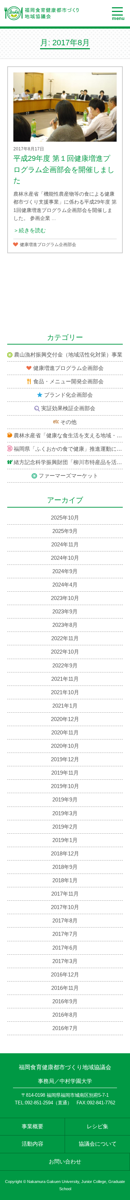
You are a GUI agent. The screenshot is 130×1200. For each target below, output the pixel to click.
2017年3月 (65, 961)
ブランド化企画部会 (68, 395)
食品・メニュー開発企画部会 (68, 381)
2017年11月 (65, 894)
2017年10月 (65, 907)
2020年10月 (65, 746)
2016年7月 (65, 1028)
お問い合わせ (65, 1161)
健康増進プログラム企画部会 (48, 244)
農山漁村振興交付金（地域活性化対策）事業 (68, 355)
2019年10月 (65, 786)
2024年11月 (65, 544)
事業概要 (32, 1126)
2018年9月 (65, 867)
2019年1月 (65, 840)
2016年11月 (65, 988)
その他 (68, 422)
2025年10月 (65, 518)
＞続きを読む (29, 230)
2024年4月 (65, 585)
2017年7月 (65, 934)
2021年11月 (65, 679)
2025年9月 (65, 531)
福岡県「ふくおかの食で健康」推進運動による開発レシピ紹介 (68, 449)
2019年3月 (65, 813)
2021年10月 (65, 692)
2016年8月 (65, 1015)
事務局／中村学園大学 (65, 1081)
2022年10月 (65, 652)
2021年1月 (65, 706)
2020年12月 (65, 719)
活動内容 (32, 1144)
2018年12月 (65, 854)
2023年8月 (65, 625)
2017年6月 (65, 948)
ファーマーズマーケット (68, 476)
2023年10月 (65, 598)
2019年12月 (65, 759)
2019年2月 (65, 827)
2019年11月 (65, 773)
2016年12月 (65, 975)
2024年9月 (65, 571)
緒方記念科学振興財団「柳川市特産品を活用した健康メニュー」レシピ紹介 (68, 462)
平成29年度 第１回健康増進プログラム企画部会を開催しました (63, 169)
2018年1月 (65, 880)
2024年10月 (65, 558)
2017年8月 (65, 921)
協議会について (98, 1144)
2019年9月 (65, 800)
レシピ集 (97, 1126)
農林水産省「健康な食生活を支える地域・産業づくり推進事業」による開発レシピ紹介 (68, 435)
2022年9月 (65, 665)
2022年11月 (65, 638)
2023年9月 (65, 611)
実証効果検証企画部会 (68, 408)
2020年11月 (65, 733)
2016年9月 (65, 1001)
